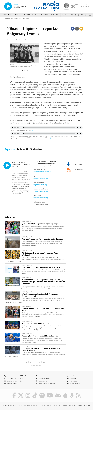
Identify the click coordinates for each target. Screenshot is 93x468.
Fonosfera (18, 18)
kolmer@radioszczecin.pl (41, 197)
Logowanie (72, 378)
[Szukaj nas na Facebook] (14, 393)
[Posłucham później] (32, 130)
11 (39, 362)
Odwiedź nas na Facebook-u (65, 15)
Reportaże (26, 18)
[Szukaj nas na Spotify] (42, 393)
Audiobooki (22, 149)
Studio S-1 (45, 15)
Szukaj (85, 15)
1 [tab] (22, 71)
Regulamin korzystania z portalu (48, 406)
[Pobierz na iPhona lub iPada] (65, 393)
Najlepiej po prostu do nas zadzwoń (62, 15)
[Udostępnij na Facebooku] (73, 29)
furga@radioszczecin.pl (40, 184)
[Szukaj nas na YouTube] (50, 393)
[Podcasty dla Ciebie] (71, 393)
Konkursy (36, 15)
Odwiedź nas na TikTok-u (75, 15)
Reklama (54, 15)
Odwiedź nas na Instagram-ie (72, 15)
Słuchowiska (36, 149)
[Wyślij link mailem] (81, 29)
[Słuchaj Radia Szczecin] (8, 6)
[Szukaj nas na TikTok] (34, 393)
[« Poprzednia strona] (24, 363)
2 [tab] (24, 71)
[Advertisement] (24, 425)
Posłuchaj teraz (74, 376)
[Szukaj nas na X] (21, 393)
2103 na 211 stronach (35, 365)
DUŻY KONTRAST (74, 383)
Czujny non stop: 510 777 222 (15, 378)
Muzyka (27, 15)
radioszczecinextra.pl (44, 378)
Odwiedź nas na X (69, 15)
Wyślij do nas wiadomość (81, 15)
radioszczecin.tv (42, 381)
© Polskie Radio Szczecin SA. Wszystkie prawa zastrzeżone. (20, 406)
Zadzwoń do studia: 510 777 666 (16, 376)
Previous (12, 54)
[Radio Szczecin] (46, 6)
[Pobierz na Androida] (58, 393)
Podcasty (18, 15)
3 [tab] (27, 71)
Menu (90, 15)
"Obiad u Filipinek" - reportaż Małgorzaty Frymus (32, 31)
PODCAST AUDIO (76, 164)
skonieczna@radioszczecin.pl (42, 171)
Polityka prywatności (65, 406)
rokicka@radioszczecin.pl (41, 178)
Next (37, 54)
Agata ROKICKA (21, 40)
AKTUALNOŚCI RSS (77, 170)
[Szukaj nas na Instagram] (28, 393)
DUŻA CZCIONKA (74, 381)
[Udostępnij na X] (77, 29)
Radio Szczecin (9, 18)
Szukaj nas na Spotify (78, 15)
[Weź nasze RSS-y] (78, 393)
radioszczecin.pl (42, 376)
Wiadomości (8, 15)
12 (44, 362)
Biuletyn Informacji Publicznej (46, 383)
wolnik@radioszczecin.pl (41, 191)
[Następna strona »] (46, 363)
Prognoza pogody (11, 383)
